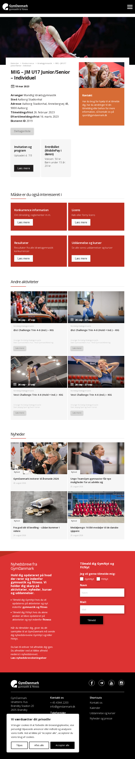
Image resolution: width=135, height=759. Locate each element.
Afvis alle (39, 745)
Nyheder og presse (101, 718)
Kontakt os (96, 702)
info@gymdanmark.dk (62, 706)
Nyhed (17, 472)
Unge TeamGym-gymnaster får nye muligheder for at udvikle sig (90, 480)
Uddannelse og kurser (102, 713)
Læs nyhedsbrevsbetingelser (29, 657)
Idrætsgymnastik (44, 63)
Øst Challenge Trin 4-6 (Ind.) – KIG (34, 330)
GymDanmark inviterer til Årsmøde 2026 (36, 478)
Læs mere (23, 168)
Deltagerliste (22, 131)
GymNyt (89, 579)
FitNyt (104, 579)
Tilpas (19, 745)
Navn (84, 585)
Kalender (15, 63)
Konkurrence (28, 63)
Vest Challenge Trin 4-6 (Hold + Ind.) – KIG (38, 394)
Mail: (84, 602)
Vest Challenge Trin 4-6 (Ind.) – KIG (91, 394)
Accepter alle (62, 745)
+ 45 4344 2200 (59, 702)
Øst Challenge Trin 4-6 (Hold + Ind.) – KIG (95, 330)
